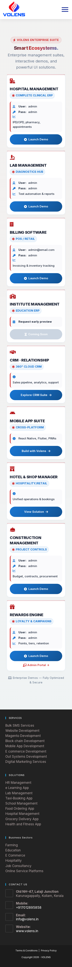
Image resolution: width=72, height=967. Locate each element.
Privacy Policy (49, 950)
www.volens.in (27, 931)
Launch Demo (38, 139)
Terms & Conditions (26, 950)
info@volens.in (27, 919)
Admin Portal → (38, 665)
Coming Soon (38, 334)
